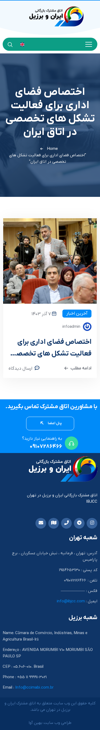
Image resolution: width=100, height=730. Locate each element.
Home (52, 148)
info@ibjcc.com (71, 601)
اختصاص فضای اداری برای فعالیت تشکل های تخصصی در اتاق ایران (51, 349)
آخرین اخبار (76, 314)
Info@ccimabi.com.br (34, 687)
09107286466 (46, 446)
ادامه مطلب (80, 368)
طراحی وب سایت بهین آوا (50, 722)
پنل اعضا (54, 423)
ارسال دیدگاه (20, 369)
